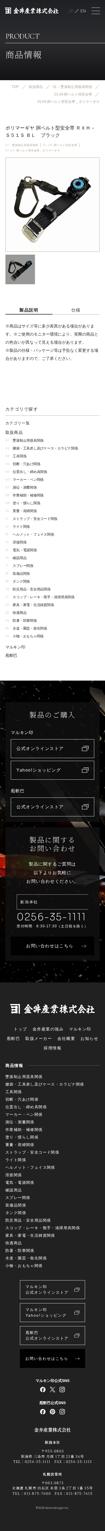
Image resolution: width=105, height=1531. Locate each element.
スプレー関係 (19, 566)
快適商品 (15, 613)
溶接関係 (15, 542)
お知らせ (89, 1038)
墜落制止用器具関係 (24, 440)
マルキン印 (15, 647)
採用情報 (52, 1048)
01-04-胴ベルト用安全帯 (60, 145)
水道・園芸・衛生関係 (26, 628)
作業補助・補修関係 (24, 495)
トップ (20, 1029)
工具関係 (15, 456)
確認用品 (15, 558)
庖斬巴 (11, 655)
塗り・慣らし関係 (22, 503)
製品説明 (28, 310)
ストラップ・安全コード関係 (31, 519)
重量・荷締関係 (21, 511)
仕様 (76, 310)
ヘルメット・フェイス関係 (29, 534)
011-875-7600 (37, 1493)
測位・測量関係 (21, 487)
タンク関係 (17, 581)
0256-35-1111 (51, 917)
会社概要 (66, 1038)
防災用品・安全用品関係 (28, 589)
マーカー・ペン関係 (24, 480)
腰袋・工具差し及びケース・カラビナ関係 (41, 448)
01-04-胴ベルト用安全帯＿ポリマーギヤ (32, 150)
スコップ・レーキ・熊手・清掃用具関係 (40, 597)
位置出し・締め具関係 (26, 472)
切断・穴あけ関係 (22, 464)
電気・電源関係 (21, 550)
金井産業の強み (48, 1029)
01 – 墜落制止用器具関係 (21, 145)
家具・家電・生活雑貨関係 (29, 605)
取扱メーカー (38, 1038)
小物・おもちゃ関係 (24, 636)
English (83, 11)
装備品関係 (17, 574)
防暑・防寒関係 (21, 621)
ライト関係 (17, 527)
